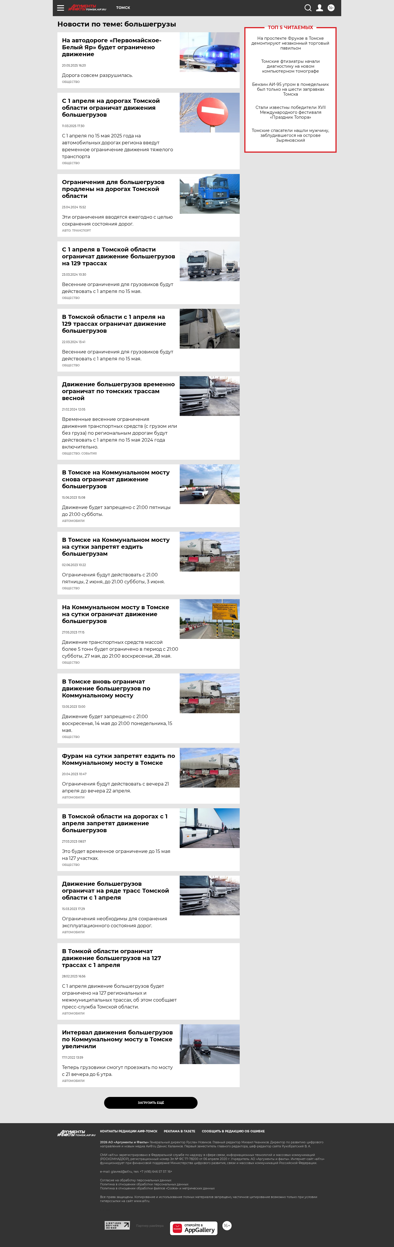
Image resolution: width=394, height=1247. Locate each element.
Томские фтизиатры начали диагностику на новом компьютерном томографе (290, 66)
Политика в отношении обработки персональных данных (144, 1184)
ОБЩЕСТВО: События (79, 453)
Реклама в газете (179, 1131)
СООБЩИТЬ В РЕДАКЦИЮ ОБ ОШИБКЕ (233, 1131)
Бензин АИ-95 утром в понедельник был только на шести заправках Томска (290, 89)
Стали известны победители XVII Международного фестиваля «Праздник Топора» (291, 112)
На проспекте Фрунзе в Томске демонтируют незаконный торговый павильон (290, 43)
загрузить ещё (151, 1103)
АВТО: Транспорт (76, 230)
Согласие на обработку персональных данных (135, 1180)
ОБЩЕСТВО (71, 82)
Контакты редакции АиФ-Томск (128, 1131)
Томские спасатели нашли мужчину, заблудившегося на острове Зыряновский (290, 135)
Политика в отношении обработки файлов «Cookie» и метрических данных (157, 1188)
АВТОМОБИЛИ (73, 521)
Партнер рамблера (150, 1225)
